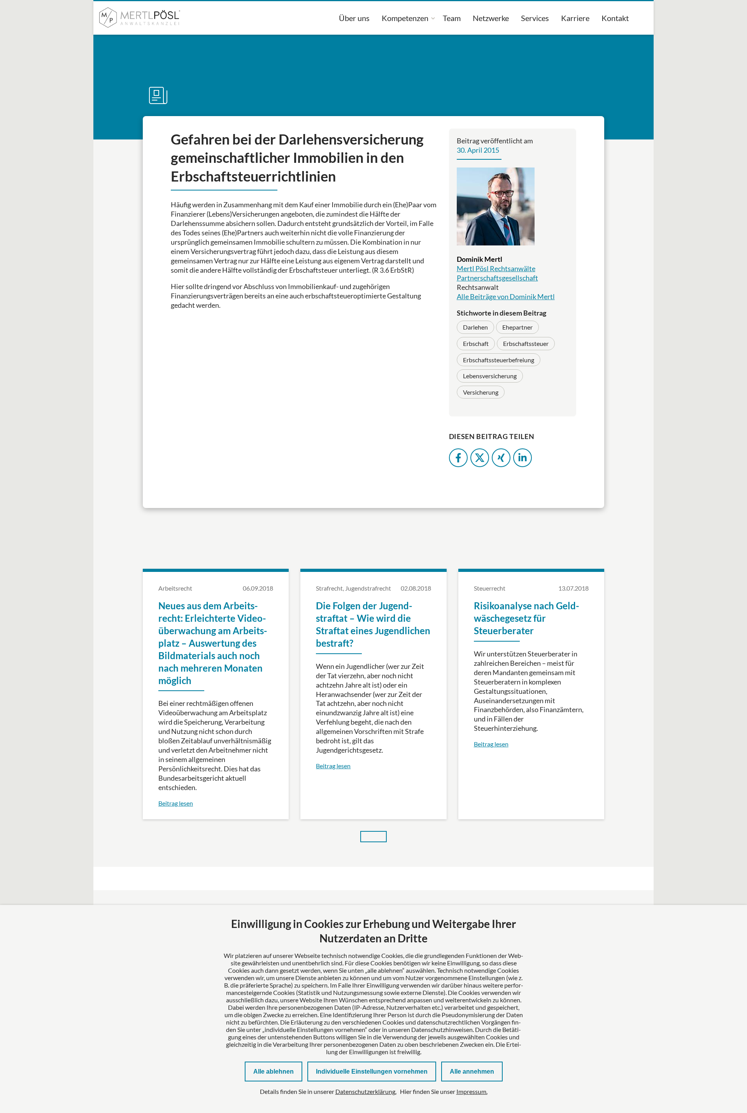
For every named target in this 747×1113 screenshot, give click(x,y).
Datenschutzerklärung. (365, 1091)
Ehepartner (517, 327)
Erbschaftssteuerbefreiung (498, 359)
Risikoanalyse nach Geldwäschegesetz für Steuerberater (526, 618)
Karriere (575, 18)
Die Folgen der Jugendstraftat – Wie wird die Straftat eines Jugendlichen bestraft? (373, 624)
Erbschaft (476, 343)
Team (452, 18)
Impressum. (471, 1091)
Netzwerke (491, 18)
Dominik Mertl (479, 259)
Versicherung (480, 392)
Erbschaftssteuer (526, 343)
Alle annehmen (472, 1071)
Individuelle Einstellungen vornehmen (372, 1071)
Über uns (354, 18)
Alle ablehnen (273, 1071)
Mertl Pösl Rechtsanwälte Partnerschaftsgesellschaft (497, 273)
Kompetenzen (405, 18)
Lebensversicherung (490, 375)
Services (535, 18)
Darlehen (475, 327)
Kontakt (615, 18)
